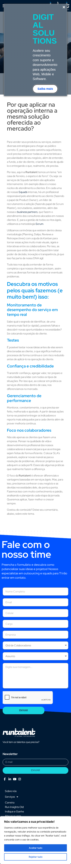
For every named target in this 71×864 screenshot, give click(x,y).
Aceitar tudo (35, 847)
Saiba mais (45, 88)
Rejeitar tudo (35, 856)
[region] (35, 840)
